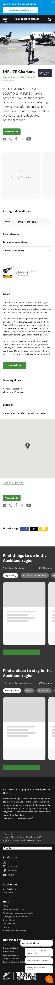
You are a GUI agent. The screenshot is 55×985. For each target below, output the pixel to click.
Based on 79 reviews (22, 275)
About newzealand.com (14, 909)
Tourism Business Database (16, 962)
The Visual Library (11, 948)
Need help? (8, 892)
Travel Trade (9, 951)
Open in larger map (13, 482)
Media (6, 944)
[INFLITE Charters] (45, 73)
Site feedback (9, 889)
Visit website (11, 131)
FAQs (5, 906)
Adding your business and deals (18, 913)
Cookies (6, 927)
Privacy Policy (9, 923)
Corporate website (11, 958)
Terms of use (9, 920)
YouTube (11, 875)
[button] (5, 19)
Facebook (12, 870)
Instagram (12, 866)
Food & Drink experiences (35, 575)
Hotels (29, 690)
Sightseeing (10, 575)
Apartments (44, 690)
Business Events (10, 955)
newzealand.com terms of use (18, 818)
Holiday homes (12, 690)
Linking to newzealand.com (16, 916)
